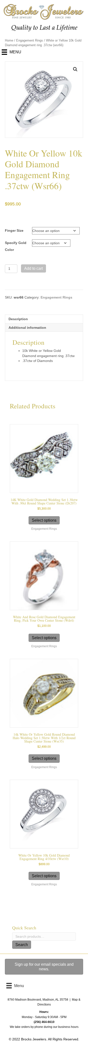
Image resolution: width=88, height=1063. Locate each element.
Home (9, 40)
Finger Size (14, 230)
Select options (44, 520)
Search (21, 945)
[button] (75, 69)
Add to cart (33, 268)
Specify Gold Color (15, 246)
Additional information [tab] (27, 328)
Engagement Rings (29, 40)
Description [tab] (18, 319)
